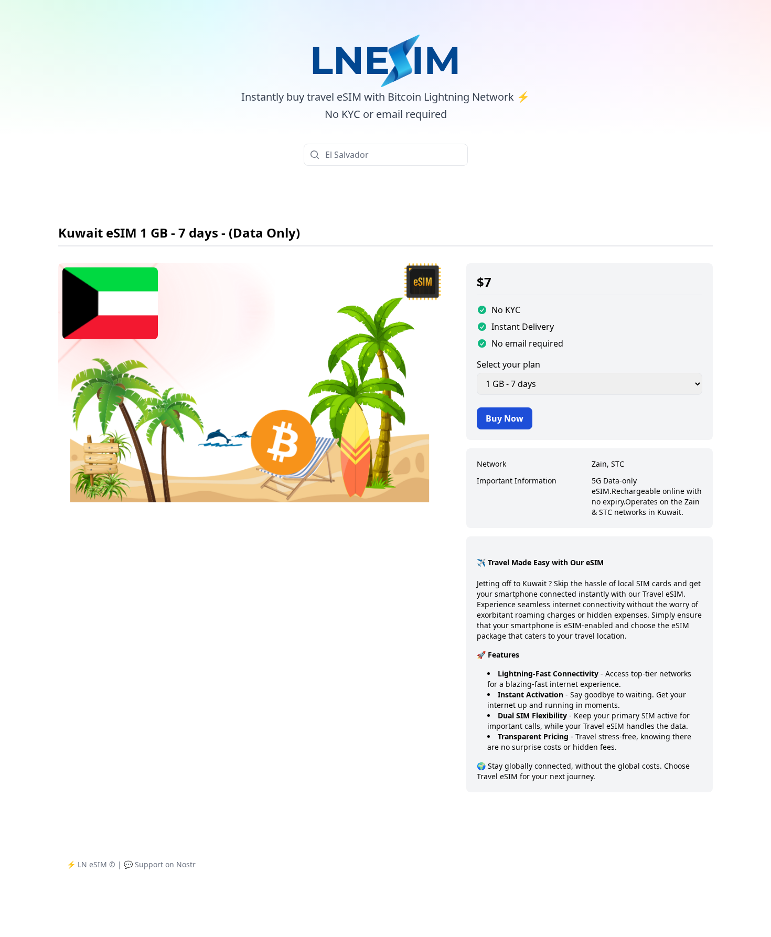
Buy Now (504, 418)
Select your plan (508, 364)
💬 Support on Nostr (160, 864)
